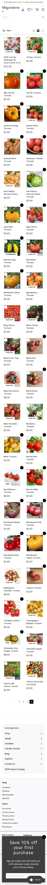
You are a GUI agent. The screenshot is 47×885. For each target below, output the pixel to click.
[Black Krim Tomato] (35, 352)
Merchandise (8, 794)
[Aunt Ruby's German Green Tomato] (35, 186)
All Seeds (6, 787)
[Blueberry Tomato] (35, 417)
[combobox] (23, 17)
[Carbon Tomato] (35, 580)
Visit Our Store (8, 812)
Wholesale (7, 827)
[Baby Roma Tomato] (35, 220)
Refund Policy (8, 819)
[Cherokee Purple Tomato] (35, 644)
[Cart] (37, 9)
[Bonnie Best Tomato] (35, 450)
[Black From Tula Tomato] (12, 352)
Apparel (5, 798)
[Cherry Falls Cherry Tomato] (12, 676)
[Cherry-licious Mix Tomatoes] (35, 675)
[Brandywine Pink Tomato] (35, 516)
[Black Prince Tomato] (35, 384)
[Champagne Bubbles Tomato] (35, 614)
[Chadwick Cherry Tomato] (12, 614)
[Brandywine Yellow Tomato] (35, 548)
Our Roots (6, 808)
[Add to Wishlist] (5, 39)
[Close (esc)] (44, 837)
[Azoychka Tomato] (12, 220)
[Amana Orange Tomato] (12, 119)
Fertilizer (6, 791)
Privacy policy (8, 816)
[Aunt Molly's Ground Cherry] (12, 185)
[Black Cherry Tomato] (35, 319)
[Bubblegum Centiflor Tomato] (12, 581)
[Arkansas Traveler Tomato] (35, 152)
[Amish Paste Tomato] (35, 119)
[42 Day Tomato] (35, 49)
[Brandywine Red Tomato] (12, 548)
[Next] (31, 702)
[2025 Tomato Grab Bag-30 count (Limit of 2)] (12, 52)
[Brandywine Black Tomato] (12, 516)
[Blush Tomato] (12, 448)
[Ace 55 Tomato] (35, 85)
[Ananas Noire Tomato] (12, 152)
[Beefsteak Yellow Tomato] (12, 286)
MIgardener (11, 9)
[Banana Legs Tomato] (12, 253)
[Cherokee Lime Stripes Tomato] (12, 644)
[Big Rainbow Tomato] (35, 286)
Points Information (10, 823)
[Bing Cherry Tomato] (12, 319)
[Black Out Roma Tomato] (12, 384)
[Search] (43, 17)
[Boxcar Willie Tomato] (35, 483)
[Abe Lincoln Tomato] (12, 86)
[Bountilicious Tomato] (12, 483)
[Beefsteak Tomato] (35, 253)
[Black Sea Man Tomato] (12, 417)
